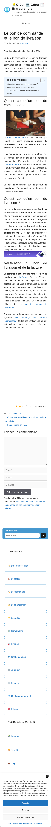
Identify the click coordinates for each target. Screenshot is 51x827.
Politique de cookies (15, 823)
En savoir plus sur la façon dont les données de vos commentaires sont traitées (24, 505)
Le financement (18, 605)
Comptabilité (17, 631)
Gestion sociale (18, 657)
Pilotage (15, 709)
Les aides (16, 618)
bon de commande (16, 137)
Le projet (15, 579)
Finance (15, 644)
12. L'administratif (15, 413)
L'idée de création (19, 566)
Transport (15, 736)
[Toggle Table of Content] (41, 80)
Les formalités (18, 592)
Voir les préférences (25, 817)
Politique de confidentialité (32, 823)
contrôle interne (11, 164)
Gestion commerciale (21, 696)
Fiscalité (15, 683)
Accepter (25, 803)
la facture (23, 277)
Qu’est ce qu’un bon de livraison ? (21, 87)
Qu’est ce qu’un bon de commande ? (22, 84)
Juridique (15, 670)
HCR (13, 764)
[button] (47, 776)
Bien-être (15, 750)
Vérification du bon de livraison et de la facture (23, 92)
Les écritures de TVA (17, 425)
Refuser (25, 810)
